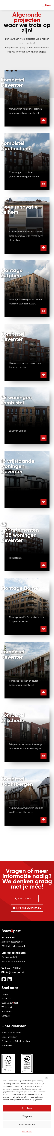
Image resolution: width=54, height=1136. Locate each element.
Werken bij (7, 1007)
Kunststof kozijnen (11, 1032)
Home (5, 994)
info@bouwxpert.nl (14, 972)
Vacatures (7, 1011)
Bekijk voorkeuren (27, 1124)
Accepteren (27, 1108)
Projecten (6, 998)
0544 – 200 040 (12, 968)
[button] (46, 1077)
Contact (6, 1016)
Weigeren (27, 1116)
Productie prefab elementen (16, 1041)
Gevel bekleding (9, 1037)
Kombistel (7, 1045)
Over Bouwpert (10, 1003)
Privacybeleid (27, 1131)
